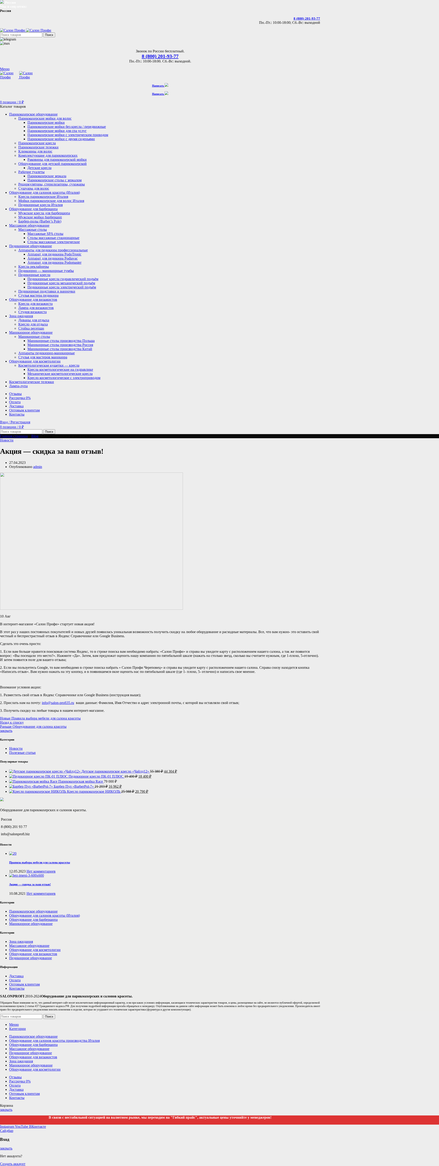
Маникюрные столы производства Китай (59, 349)
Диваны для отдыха (33, 320)
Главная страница (14, 436)
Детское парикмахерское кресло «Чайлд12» (115, 771)
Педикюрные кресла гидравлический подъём (62, 279)
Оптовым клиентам (24, 984)
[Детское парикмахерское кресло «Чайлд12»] (45, 771)
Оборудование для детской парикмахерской (52, 164)
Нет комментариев (41, 871)
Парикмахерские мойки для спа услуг (57, 131)
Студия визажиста (32, 312)
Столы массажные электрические (53, 242)
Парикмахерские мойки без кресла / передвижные (66, 127)
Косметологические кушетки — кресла (48, 365)
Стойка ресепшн (31, 328)
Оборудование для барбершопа (33, 920)
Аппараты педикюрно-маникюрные (46, 353)
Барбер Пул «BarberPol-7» (74, 786)
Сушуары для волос (33, 188)
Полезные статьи (22, 753)
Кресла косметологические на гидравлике (60, 369)
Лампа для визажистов (36, 308)
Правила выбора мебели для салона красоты (39, 862)
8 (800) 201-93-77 (307, 18)
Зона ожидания (21, 941)
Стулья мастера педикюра (38, 295)
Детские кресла (39, 168)
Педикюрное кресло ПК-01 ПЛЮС (96, 776)
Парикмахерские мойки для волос (45, 118)
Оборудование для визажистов (33, 954)
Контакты (16, 988)
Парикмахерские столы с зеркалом (54, 180)
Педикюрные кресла (34, 275)
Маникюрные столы (34, 337)
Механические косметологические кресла (60, 374)
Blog (34, 436)
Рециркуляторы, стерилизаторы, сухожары (51, 184)
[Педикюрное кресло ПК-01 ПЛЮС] (39, 776)
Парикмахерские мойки (46, 122)
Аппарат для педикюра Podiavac (52, 258)
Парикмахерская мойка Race (81, 781)
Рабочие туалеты (31, 172)
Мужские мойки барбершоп (40, 217)
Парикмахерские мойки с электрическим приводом (67, 135)
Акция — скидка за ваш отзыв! (30, 884)
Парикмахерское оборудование (33, 911)
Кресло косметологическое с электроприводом (63, 378)
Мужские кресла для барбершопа (44, 213)
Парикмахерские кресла (37, 143)
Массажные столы (32, 229)
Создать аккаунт (12, 1164)
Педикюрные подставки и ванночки (46, 291)
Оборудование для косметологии (35, 950)
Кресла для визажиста (35, 304)
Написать (158, 85)
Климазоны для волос (35, 151)
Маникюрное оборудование (31, 924)
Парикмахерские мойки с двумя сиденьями (61, 139)
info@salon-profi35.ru (58, 703)
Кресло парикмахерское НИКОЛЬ (94, 791)
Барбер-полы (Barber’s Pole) (39, 221)
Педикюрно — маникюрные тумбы (46, 271)
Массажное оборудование (29, 946)
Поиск (49, 35)
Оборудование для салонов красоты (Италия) (44, 915)
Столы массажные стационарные (53, 238)
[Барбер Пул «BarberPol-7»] (31, 786)
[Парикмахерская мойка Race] (33, 781)
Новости (6, 440)
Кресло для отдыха (33, 324)
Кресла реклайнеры (33, 267)
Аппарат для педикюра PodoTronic (54, 254)
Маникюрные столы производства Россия (60, 345)
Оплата (15, 980)
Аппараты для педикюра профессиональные (53, 250)
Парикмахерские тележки (38, 147)
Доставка (16, 976)
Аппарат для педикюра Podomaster (54, 262)
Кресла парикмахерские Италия (43, 197)
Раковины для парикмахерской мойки (57, 159)
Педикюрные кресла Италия (40, 205)
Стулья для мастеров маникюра (42, 357)
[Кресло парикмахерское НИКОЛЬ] (38, 791)
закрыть (6, 731)
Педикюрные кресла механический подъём (61, 283)
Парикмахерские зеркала (46, 176)
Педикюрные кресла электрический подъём (61, 287)
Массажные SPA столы (45, 234)
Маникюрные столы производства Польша (61, 341)
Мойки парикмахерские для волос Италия (51, 201)
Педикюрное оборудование (30, 958)
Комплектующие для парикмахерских (48, 155)
